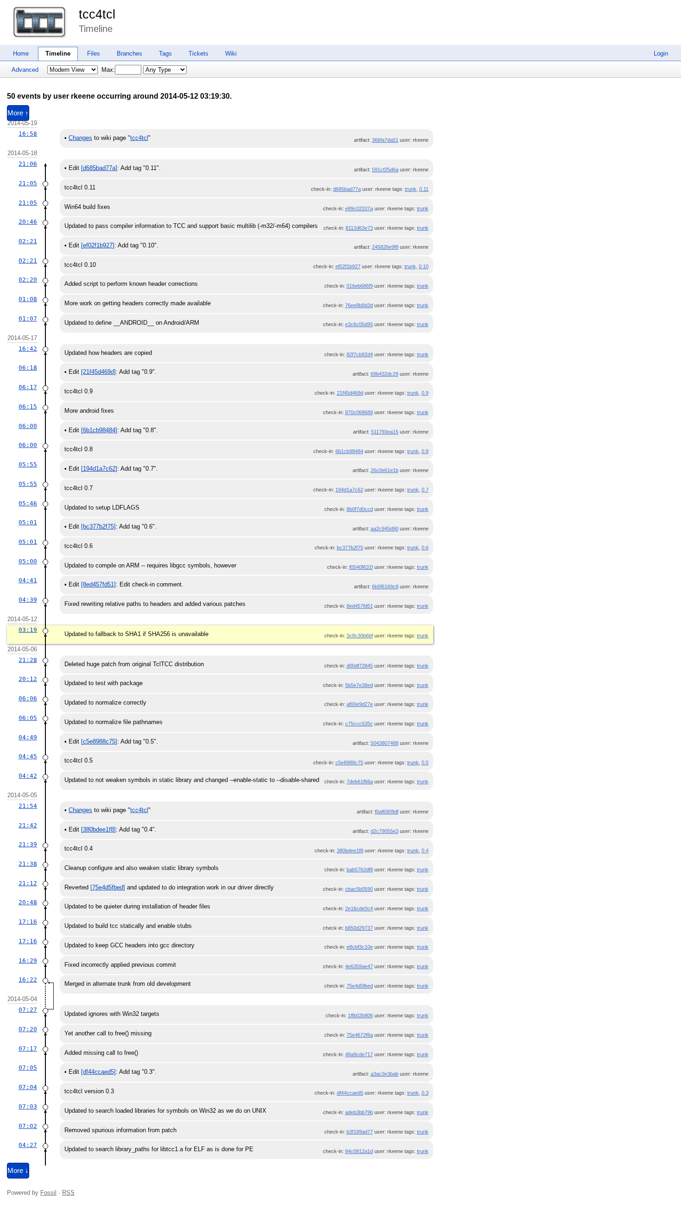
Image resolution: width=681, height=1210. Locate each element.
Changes (80, 137)
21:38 (28, 863)
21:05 (28, 183)
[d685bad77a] (99, 167)
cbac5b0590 (359, 889)
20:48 (28, 902)
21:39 (28, 844)
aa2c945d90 (384, 528)
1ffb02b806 (360, 1015)
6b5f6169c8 (385, 586)
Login (661, 53)
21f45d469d (350, 393)
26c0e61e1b (384, 470)
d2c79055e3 (384, 831)
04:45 (28, 756)
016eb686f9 (360, 286)
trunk (410, 189)
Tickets (198, 53)
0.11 (424, 189)
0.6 (425, 547)
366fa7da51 (385, 140)
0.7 (425, 489)
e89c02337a (359, 208)
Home (21, 53)
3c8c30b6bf (360, 635)
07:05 (28, 1067)
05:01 (28, 522)
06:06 (28, 698)
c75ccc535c (359, 723)
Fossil (48, 1192)
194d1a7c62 (349, 489)
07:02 (28, 1125)
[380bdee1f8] (98, 829)
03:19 (28, 629)
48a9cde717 (359, 1054)
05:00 (28, 561)
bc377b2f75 (350, 547)
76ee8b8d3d (359, 305)
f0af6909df (386, 811)
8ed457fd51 (360, 606)
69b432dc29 (384, 374)
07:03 (28, 1106)
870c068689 (359, 412)
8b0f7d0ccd (360, 509)
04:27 (28, 1144)
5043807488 (384, 743)
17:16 (28, 921)
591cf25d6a (385, 169)
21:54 (28, 805)
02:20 (28, 279)
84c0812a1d (359, 1151)
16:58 (28, 133)
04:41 (28, 580)
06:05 (28, 717)
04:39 (28, 599)
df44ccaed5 (350, 1093)
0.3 (425, 1093)
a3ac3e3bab (384, 1074)
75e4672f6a (360, 1035)
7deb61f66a (360, 781)
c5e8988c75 (349, 762)
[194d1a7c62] (99, 468)
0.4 (425, 850)
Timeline (57, 53)
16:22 (28, 979)
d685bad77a (347, 189)
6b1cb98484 (349, 451)
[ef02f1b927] (97, 245)
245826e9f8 (385, 247)
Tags (165, 53)
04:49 (28, 737)
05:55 (28, 464)
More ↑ (18, 113)
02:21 (28, 241)
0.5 (425, 762)
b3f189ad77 (360, 1131)
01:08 (28, 299)
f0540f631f (361, 567)
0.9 (425, 393)
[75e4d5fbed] (107, 887)
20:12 (28, 678)
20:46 (28, 221)
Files (93, 53)
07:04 (28, 1087)
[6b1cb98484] (99, 430)
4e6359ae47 (359, 966)
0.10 (424, 266)
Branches (129, 53)
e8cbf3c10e (360, 947)
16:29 (28, 960)
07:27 (28, 1009)
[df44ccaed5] (98, 1071)
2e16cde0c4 (359, 908)
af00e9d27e (360, 704)
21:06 (28, 163)
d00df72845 (360, 665)
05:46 (28, 503)
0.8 (425, 451)
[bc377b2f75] (98, 526)
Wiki (231, 53)
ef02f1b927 (347, 266)
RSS (68, 1192)
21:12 (28, 883)
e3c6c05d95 (359, 324)
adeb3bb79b (359, 1112)
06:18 (28, 367)
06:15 (28, 406)
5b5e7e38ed (359, 685)
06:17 (28, 387)
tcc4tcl (97, 14)
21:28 (28, 659)
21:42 (28, 825)
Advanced (25, 69)
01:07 (28, 318)
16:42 (28, 348)
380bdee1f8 (350, 850)
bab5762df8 (360, 869)
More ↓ (18, 1170)
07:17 (28, 1048)
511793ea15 (384, 432)
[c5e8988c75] (99, 741)
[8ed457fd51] (98, 584)
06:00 (28, 425)
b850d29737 (359, 928)
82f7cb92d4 (360, 354)
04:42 (28, 775)
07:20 (28, 1029)
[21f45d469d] (98, 371)
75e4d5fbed (360, 986)
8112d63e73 (359, 228)
